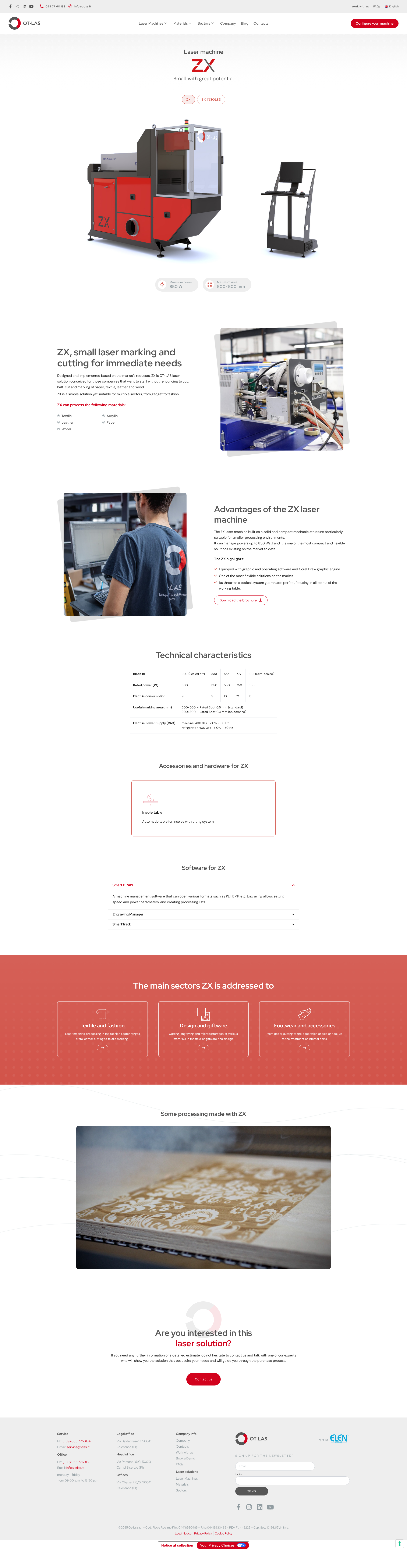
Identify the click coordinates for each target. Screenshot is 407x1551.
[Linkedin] (259, 1507)
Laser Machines (151, 23)
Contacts (261, 23)
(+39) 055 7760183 (77, 1462)
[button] (203, 885)
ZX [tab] (188, 99)
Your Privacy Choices (217, 1545)
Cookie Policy (223, 1533)
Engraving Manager (128, 914)
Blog (245, 23)
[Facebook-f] (238, 1507)
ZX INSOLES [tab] (211, 99)
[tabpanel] (203, 191)
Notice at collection (177, 1545)
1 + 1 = (238, 1474)
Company (228, 23)
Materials (180, 23)
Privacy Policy (203, 1533)
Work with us (360, 6)
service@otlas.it (78, 1447)
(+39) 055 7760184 (77, 1441)
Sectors (204, 23)
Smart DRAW (123, 885)
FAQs (377, 6)
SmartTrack (122, 924)
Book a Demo (185, 1458)
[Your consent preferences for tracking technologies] (400, 1544)
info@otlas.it (75, 1468)
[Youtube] (270, 1507)
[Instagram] (249, 1507)
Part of (323, 1440)
